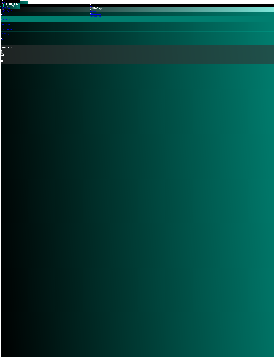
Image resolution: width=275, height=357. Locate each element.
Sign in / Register (6, 19)
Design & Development (7, 13)
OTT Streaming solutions (7, 11)
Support (3, 2)
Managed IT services (6, 8)
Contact (2, 43)
